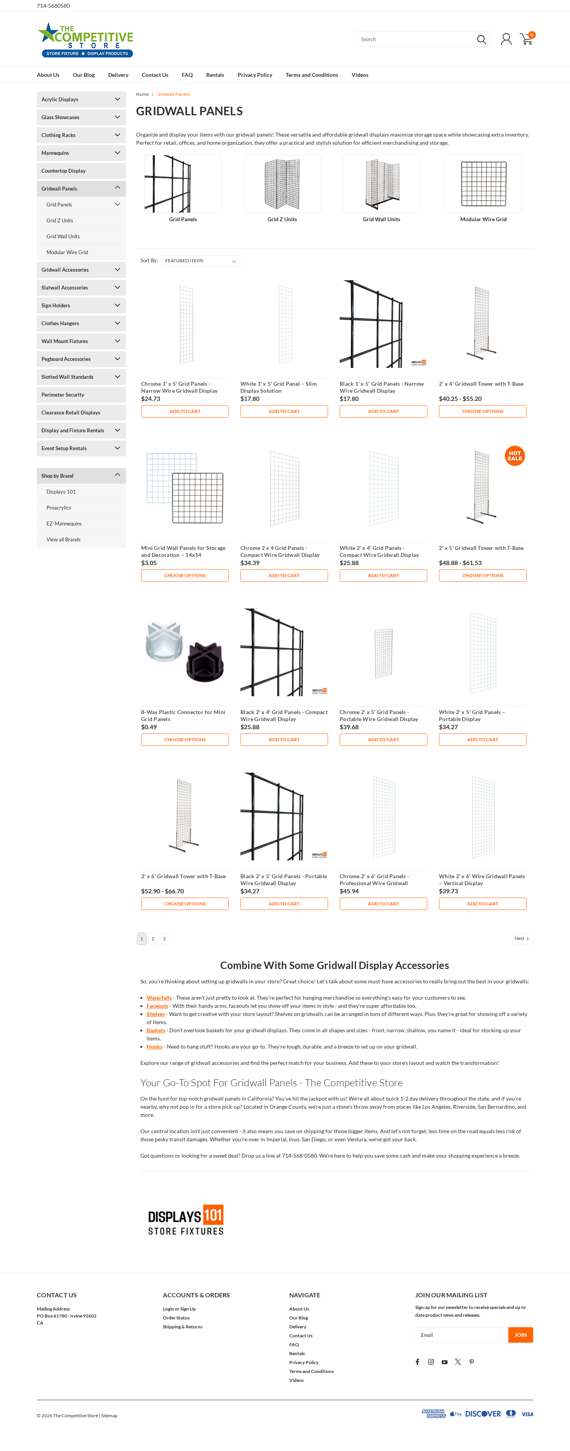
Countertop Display (63, 171)
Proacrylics (59, 507)
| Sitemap (108, 1415)
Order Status (176, 1318)
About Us (48, 74)
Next (520, 938)
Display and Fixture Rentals (72, 430)
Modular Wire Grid (67, 252)
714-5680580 (53, 5)
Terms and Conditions (312, 74)
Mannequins (55, 153)
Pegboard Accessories (66, 359)
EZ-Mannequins (64, 523)
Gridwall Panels (59, 188)
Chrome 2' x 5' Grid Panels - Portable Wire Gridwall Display (379, 715)
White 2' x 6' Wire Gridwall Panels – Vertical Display (482, 879)
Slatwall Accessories (64, 287)
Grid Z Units (60, 220)
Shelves (156, 1014)
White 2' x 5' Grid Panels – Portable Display (472, 715)
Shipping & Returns (182, 1327)
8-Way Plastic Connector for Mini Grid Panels (183, 715)
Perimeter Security (62, 395)
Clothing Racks (58, 135)
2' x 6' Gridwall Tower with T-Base (183, 876)
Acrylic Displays (59, 99)
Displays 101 (61, 492)
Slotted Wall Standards (67, 377)
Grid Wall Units (63, 236)
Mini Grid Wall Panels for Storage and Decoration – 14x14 (183, 551)
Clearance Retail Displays (70, 412)
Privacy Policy (255, 74)
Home (142, 94)
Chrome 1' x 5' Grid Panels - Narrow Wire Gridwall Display (179, 387)
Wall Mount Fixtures (64, 341)
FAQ (187, 74)
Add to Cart (184, 411)
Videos (360, 74)
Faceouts (157, 1005)
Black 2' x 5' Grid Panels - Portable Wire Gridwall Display (283, 879)
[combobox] (423, 39)
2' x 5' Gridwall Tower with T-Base (481, 547)
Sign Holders (55, 305)
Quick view (185, 324)
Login (168, 1309)
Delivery (118, 74)
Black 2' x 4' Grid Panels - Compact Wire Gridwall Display (284, 715)
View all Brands (64, 539)
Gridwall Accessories (65, 270)
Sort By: (149, 260)
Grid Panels (59, 204)
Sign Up (188, 1309)
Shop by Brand (57, 476)
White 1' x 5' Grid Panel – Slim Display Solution (278, 387)
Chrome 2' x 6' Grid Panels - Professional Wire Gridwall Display (374, 883)
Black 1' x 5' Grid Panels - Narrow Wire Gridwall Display (382, 387)
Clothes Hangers (60, 323)
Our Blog (84, 74)
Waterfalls (159, 997)
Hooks (154, 1046)
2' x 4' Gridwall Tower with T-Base (481, 383)
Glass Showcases (60, 117)
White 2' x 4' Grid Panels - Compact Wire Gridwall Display (379, 551)
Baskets (156, 1030)
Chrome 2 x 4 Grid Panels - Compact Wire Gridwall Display (280, 551)
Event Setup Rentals (64, 448)
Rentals (215, 74)
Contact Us (155, 74)
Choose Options (482, 411)
